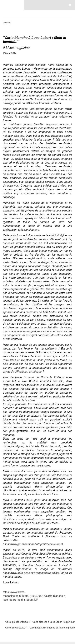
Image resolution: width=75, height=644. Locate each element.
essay (7, 22)
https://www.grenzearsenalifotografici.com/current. (33, 544)
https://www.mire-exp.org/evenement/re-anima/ (31, 573)
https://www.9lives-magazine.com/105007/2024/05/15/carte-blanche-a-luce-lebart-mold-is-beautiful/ (34, 595)
